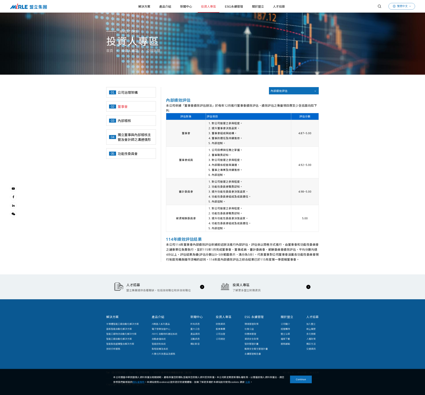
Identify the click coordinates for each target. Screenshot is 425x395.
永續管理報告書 (253, 353)
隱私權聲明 (138, 382)
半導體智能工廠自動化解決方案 (122, 323)
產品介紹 (165, 6)
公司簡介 (285, 323)
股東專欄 (220, 328)
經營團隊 (285, 328)
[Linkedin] (13, 205)
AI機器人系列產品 (161, 323)
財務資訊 (220, 323)
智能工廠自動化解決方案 (119, 338)
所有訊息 (195, 323)
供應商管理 (250, 333)
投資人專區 (208, 6)
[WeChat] (13, 214)
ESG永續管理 (234, 6)
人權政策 (311, 338)
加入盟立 (311, 323)
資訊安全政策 (251, 338)
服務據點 (285, 343)
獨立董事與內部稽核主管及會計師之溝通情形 (134, 137)
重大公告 (195, 328)
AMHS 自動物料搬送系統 (164, 333)
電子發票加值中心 (161, 328)
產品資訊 (195, 333)
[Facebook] (13, 197)
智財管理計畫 (251, 343)
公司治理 (220, 333)
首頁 (109, 50)
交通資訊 (311, 348)
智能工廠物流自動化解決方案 (121, 333)
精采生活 (311, 343)
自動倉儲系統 (159, 338)
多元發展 (311, 333)
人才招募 (279, 6)
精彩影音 (195, 343)
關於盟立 (258, 6)
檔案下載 (285, 338)
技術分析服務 (113, 348)
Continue (301, 379)
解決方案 (144, 6)
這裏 (247, 382)
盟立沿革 (285, 333)
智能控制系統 (159, 343)
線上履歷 (311, 328)
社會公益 (249, 328)
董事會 (123, 106)
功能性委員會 (128, 154)
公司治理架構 (128, 92)
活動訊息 (195, 338)
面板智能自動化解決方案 (119, 328)
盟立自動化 (28, 6)
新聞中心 (186, 6)
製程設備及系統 (160, 348)
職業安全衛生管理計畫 (256, 348)
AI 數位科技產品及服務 (163, 353)
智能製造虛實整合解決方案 (120, 343)
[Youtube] (13, 188)
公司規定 (220, 338)
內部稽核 (124, 121)
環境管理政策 (251, 323)
